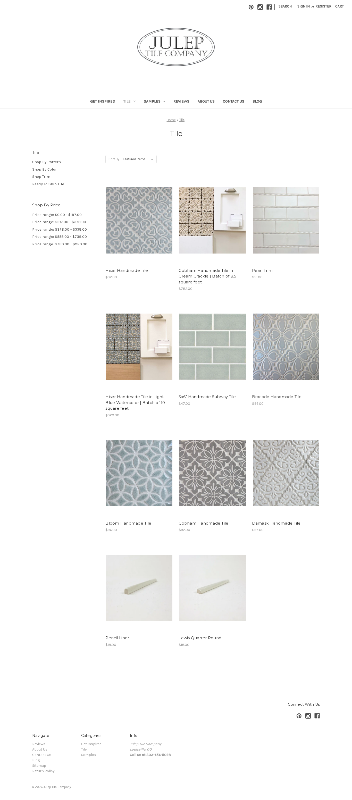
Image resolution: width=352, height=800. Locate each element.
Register (323, 6)
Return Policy (43, 771)
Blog (257, 101)
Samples (152, 101)
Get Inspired (102, 101)
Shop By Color (44, 169)
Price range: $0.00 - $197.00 (57, 214)
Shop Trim (41, 176)
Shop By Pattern (46, 161)
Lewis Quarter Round (200, 637)
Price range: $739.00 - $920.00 (59, 244)
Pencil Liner (117, 637)
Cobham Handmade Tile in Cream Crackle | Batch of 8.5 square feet (207, 276)
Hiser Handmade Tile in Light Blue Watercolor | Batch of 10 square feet (135, 402)
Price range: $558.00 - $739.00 (59, 236)
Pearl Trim (262, 270)
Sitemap (39, 765)
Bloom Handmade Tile (128, 523)
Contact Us (233, 101)
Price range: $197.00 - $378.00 (59, 222)
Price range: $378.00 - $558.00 (59, 229)
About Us (206, 101)
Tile (127, 101)
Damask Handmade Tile (276, 523)
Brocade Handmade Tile (276, 396)
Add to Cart (212, 230)
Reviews (181, 101)
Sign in (303, 6)
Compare (137, 225)
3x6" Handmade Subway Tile (207, 396)
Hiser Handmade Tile (126, 270)
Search (285, 6)
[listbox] (139, 159)
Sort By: (114, 159)
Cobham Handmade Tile (203, 523)
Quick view (138, 216)
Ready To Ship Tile (48, 184)
